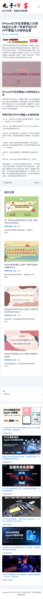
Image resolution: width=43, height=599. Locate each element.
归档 (3, 391)
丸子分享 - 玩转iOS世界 (14, 10)
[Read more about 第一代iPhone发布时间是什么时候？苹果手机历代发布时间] (21, 207)
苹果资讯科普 (8, 226)
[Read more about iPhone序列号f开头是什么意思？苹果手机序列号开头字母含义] (21, 296)
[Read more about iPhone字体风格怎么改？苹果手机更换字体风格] (21, 340)
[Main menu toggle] (39, 7)
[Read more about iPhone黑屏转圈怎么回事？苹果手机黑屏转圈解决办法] (21, 251)
